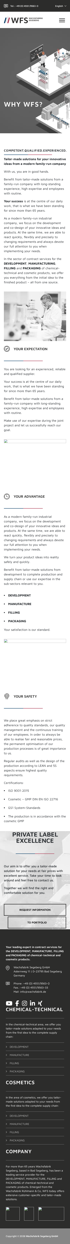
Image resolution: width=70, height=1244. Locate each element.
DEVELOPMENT (19, 1046)
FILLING (14, 1063)
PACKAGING (17, 1071)
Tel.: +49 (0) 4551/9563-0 (24, 5)
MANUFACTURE (19, 1055)
